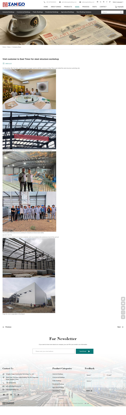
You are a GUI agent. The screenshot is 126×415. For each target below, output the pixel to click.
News (8, 47)
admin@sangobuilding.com (69, 2)
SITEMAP (120, 403)
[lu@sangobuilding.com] (123, 308)
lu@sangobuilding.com (88, 2)
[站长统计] (86, 403)
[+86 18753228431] (123, 299)
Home (4, 47)
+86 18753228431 (51, 2)
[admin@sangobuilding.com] (123, 303)
